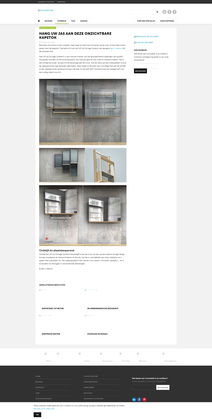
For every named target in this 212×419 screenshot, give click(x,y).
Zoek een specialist (146, 21)
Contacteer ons (91, 376)
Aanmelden (61, 2)
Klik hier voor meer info (44, 408)
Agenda (83, 21)
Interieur (61, 21)
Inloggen (88, 393)
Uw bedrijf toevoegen (46, 2)
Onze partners (167, 21)
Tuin (73, 21)
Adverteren (89, 387)
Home (37, 376)
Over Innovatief (91, 382)
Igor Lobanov (116, 48)
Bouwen (48, 21)
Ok (37, 415)
